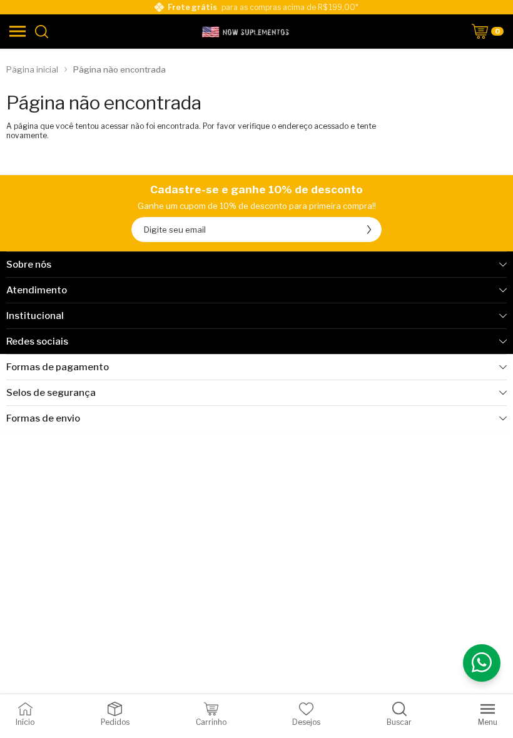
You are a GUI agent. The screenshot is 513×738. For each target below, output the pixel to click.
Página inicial (32, 69)
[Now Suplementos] (246, 31)
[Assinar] (369, 229)
